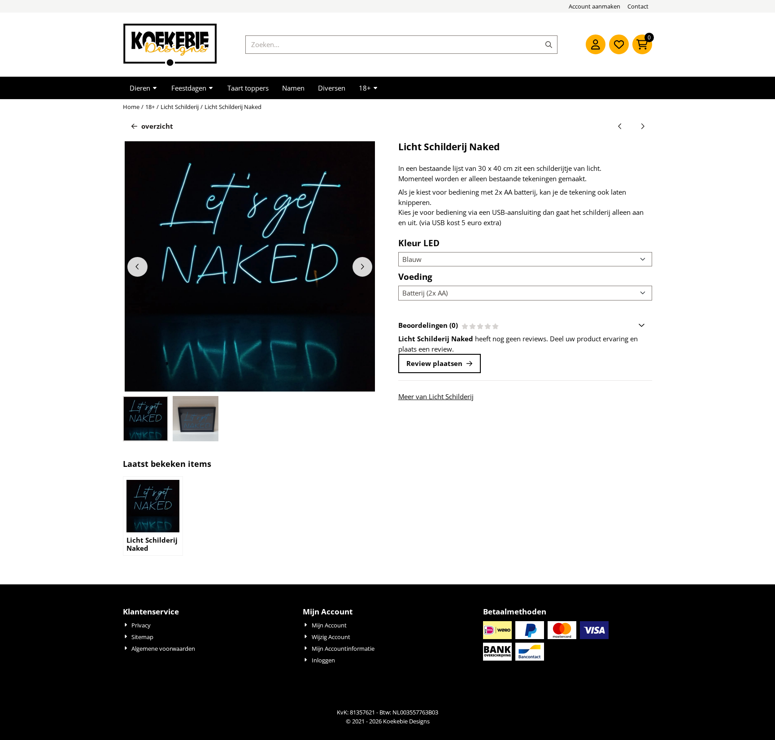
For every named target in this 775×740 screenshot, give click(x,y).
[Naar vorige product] (620, 126)
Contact (638, 6)
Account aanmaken (594, 6)
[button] (595, 44)
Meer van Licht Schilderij (436, 396)
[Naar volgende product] (643, 126)
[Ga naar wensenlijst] (619, 44)
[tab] (525, 325)
